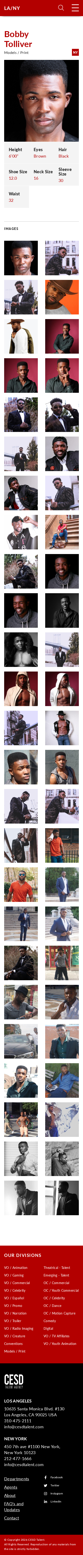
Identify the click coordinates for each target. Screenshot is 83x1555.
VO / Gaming (14, 1275)
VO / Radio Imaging (18, 1328)
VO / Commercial (17, 1282)
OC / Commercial (56, 1282)
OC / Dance (52, 1305)
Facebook (56, 1477)
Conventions (13, 1343)
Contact (11, 1518)
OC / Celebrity (54, 1298)
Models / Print (14, 1351)
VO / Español (14, 1298)
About (10, 1495)
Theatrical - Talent (57, 1267)
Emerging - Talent (56, 1275)
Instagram (56, 1493)
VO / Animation (15, 1267)
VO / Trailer (12, 1320)
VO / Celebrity (14, 1290)
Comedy (50, 1320)
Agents (10, 1487)
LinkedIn (56, 1501)
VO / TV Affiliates (57, 1336)
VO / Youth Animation (60, 1343)
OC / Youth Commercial (61, 1290)
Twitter (54, 1485)
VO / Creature (14, 1336)
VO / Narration (15, 1313)
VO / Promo (13, 1305)
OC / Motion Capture (59, 1313)
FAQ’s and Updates (14, 1506)
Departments (16, 1479)
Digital (48, 1328)
